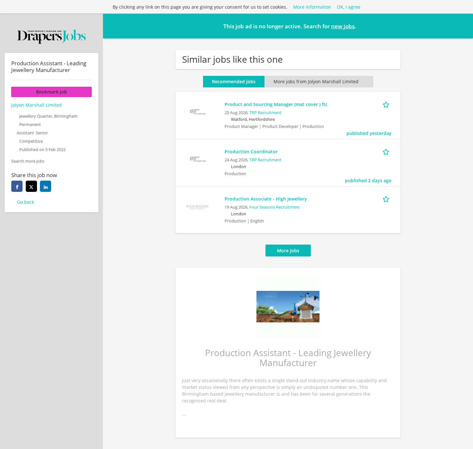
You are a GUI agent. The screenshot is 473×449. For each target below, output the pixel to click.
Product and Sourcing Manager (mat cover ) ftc (276, 104)
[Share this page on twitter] (31, 186)
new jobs (343, 26)
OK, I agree (348, 7)
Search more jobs (27, 161)
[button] (463, 25)
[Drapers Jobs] (51, 36)
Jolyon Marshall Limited (36, 105)
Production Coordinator (251, 151)
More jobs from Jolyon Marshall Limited (316, 81)
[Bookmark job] (387, 104)
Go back (25, 202)
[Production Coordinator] (197, 158)
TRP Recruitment (265, 112)
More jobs (288, 250)
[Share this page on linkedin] (45, 186)
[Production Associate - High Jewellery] (197, 205)
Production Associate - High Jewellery (266, 199)
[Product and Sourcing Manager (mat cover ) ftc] (197, 111)
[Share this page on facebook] (17, 186)
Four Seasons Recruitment (274, 207)
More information (312, 7)
